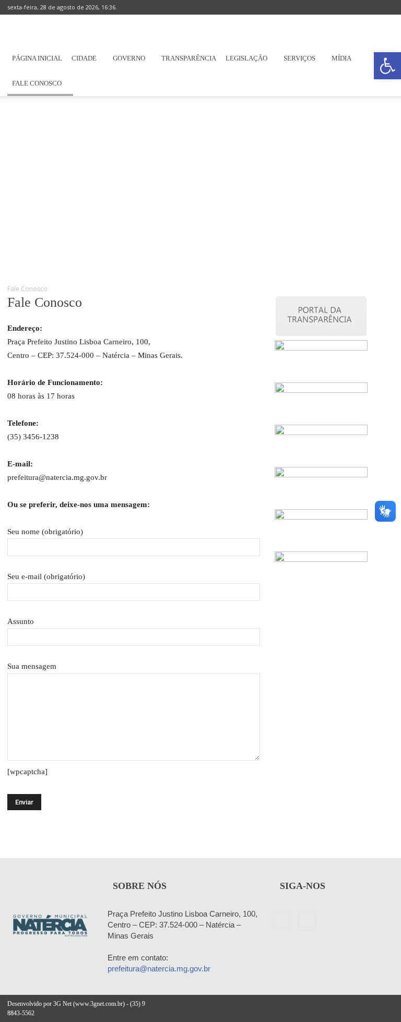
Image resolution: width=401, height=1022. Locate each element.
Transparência (188, 58)
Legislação (246, 58)
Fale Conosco (37, 83)
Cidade (84, 58)
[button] (387, 65)
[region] (200, 185)
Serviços (299, 58)
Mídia (341, 58)
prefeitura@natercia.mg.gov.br (159, 968)
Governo (129, 58)
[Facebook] (368, 7)
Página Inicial (37, 58)
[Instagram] (386, 7)
